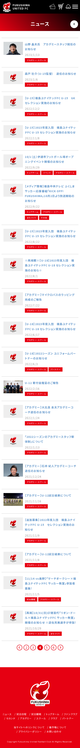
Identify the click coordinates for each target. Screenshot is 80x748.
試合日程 (22, 714)
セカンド (10, 718)
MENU (74, 24)
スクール (41, 718)
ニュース (7, 714)
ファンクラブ (70, 714)
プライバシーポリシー (30, 731)
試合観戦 (36, 714)
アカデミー (26, 718)
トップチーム (52, 714)
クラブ (54, 718)
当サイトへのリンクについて (29, 727)
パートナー (68, 718)
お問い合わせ (54, 731)
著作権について (57, 727)
